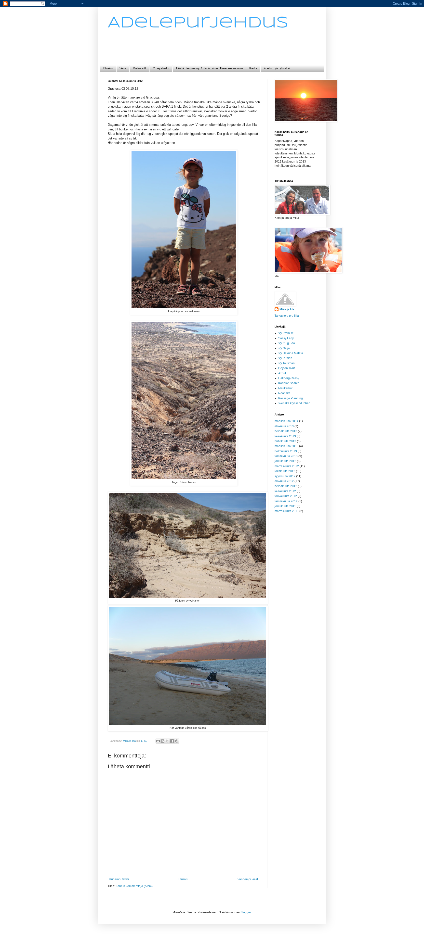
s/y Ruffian (285, 358)
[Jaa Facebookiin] (172, 741)
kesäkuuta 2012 (285, 491)
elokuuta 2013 (284, 426)
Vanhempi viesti (248, 879)
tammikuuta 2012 (286, 501)
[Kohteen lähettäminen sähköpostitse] (158, 741)
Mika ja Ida (286, 309)
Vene (122, 68)
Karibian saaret (288, 383)
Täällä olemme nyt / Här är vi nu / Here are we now (209, 68)
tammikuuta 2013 (286, 456)
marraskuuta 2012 (287, 466)
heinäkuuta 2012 (286, 486)
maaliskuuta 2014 (286, 421)
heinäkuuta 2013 (286, 431)
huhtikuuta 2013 (285, 441)
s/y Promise (286, 333)
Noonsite (284, 393)
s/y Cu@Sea (286, 343)
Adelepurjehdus (198, 23)
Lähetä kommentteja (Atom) (134, 886)
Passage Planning (290, 398)
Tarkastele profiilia (287, 315)
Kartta (253, 68)
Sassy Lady (286, 338)
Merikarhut (285, 388)
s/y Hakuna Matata (290, 353)
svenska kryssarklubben (294, 403)
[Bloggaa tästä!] (162, 741)
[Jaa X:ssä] (167, 741)
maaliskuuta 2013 (286, 446)
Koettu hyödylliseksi (277, 68)
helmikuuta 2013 (286, 451)
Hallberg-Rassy (288, 378)
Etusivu (108, 68)
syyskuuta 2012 (285, 476)
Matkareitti (139, 68)
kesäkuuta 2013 (285, 436)
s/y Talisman (286, 363)
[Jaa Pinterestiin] (176, 741)
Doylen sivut (286, 368)
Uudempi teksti (119, 879)
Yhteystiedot (161, 68)
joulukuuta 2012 (285, 461)
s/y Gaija (284, 348)
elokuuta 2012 (284, 481)
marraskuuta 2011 (287, 511)
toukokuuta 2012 (286, 496)
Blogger (245, 912)
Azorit (282, 373)
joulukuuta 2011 (285, 506)
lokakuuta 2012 (285, 471)
